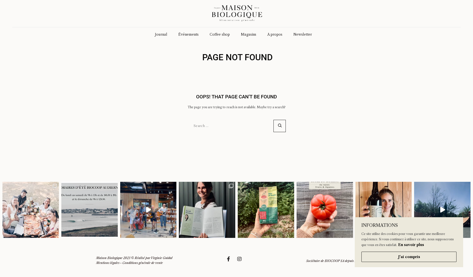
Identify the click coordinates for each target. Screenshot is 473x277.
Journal (161, 34)
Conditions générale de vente (142, 263)
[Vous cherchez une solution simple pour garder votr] (266, 210)
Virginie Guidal (161, 258)
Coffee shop (220, 34)
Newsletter (302, 34)
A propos (274, 34)
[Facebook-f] (231, 261)
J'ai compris (409, 257)
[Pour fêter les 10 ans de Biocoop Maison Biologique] (383, 210)
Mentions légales (107, 263)
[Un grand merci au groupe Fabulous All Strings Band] (148, 210)
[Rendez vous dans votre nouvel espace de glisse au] (442, 210)
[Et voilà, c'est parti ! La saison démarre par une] (30, 210)
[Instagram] (242, 261)
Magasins (248, 34)
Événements (188, 34)
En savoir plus (411, 245)
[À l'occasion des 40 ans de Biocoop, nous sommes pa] (207, 210)
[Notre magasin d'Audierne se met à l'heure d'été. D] (89, 210)
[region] (409, 242)
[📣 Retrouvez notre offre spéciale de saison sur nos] (325, 210)
